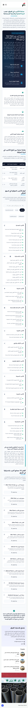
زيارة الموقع (14, 492)
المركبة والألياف (21, 216)
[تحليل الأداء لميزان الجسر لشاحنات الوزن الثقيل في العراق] (22, 668)
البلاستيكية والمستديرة (9, 210)
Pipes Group (20, 705)
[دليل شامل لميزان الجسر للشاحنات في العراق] (22, 654)
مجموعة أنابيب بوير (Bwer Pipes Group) (15, 37)
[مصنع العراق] (23, 4)
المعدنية (16, 210)
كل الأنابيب (22, 210)
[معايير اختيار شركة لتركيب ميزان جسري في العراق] (22, 661)
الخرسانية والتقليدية (13, 216)
